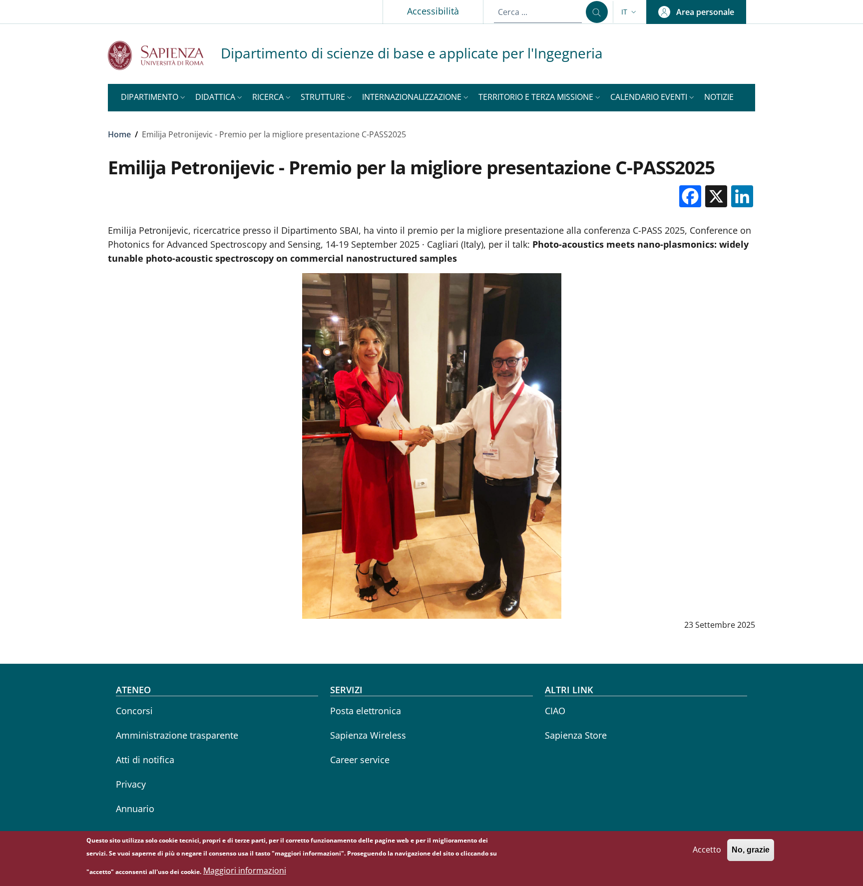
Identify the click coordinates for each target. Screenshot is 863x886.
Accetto (707, 849)
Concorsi (134, 711)
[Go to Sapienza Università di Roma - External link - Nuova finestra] (164, 55)
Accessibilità (433, 11)
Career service (360, 760)
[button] (629, 11)
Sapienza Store (576, 735)
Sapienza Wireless (368, 735)
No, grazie (751, 850)
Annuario (135, 809)
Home (119, 134)
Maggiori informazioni (244, 871)
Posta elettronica (365, 711)
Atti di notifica (145, 760)
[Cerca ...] (597, 12)
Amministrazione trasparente (177, 735)
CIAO (555, 711)
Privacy (131, 784)
